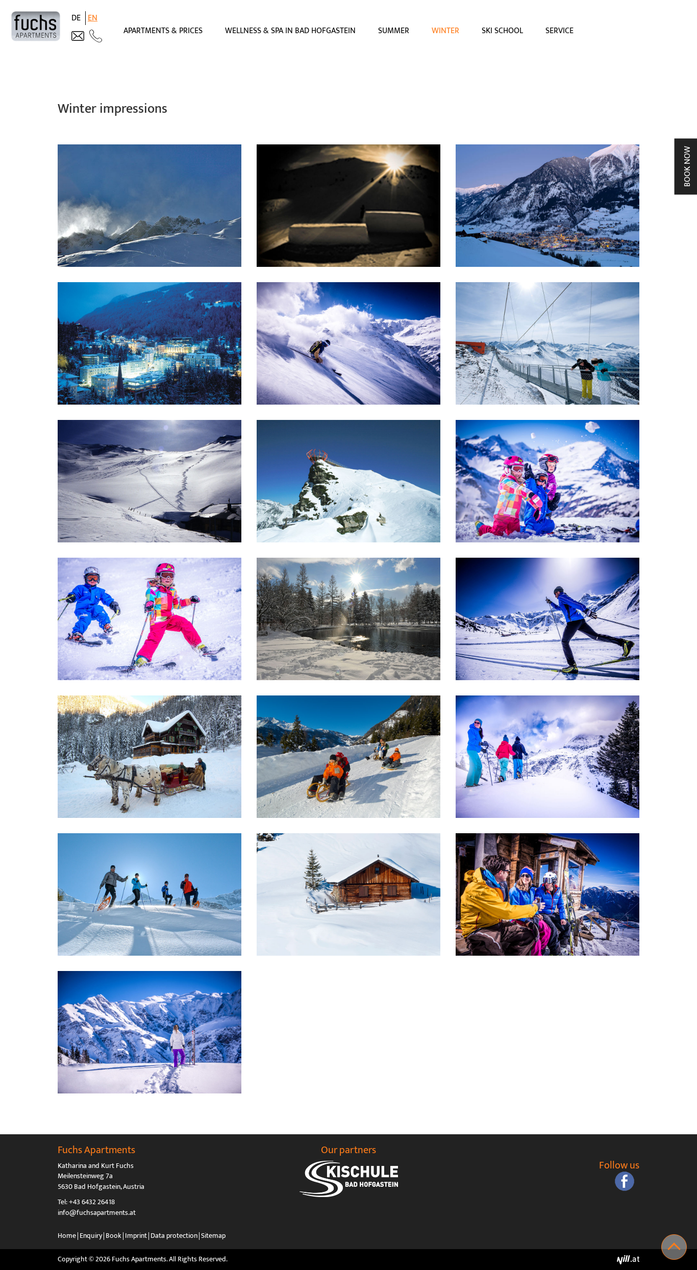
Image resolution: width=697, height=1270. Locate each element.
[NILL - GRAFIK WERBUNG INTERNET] (628, 1259)
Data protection (174, 1236)
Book (113, 1236)
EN (92, 18)
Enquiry (91, 1236)
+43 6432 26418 (92, 1202)
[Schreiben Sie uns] (77, 36)
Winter (445, 31)
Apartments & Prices (163, 31)
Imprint (136, 1236)
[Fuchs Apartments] (35, 26)
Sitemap (213, 1236)
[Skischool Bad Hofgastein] (348, 1179)
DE (77, 18)
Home (67, 1236)
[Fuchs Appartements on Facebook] (624, 1181)
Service (559, 31)
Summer (393, 31)
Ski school (502, 31)
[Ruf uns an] (95, 36)
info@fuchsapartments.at (97, 1213)
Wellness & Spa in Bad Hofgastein (290, 31)
